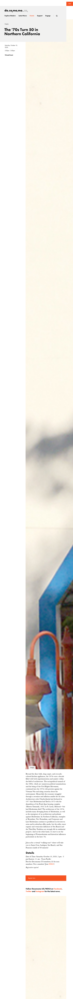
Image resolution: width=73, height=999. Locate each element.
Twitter (28, 891)
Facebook (58, 889)
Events (6, 24)
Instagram (40, 891)
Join (69, 3)
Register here (31, 878)
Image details (32, 768)
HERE (51, 864)
